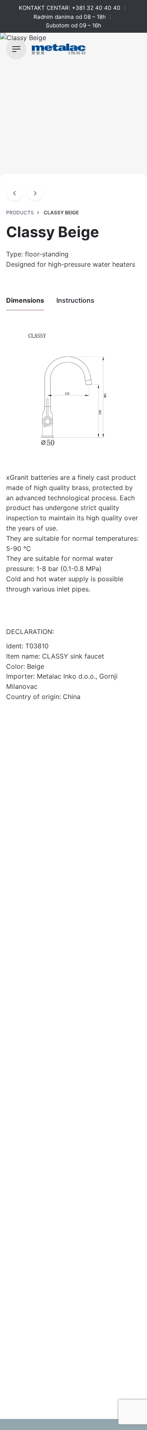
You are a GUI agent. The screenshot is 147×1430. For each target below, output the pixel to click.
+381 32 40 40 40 (96, 7)
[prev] (14, 192)
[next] (35, 192)
